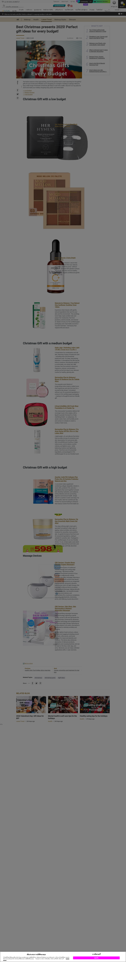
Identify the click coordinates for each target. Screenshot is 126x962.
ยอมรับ (96, 958)
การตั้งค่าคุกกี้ (96, 954)
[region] (63, 957)
